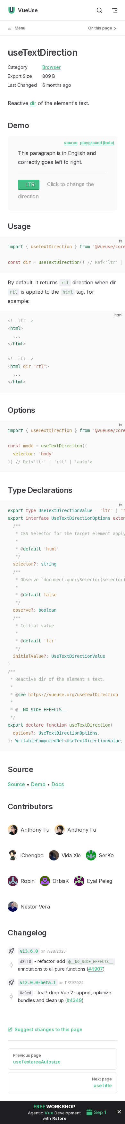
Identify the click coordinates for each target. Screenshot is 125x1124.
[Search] (99, 10)
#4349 (74, 1000)
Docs (58, 784)
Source (16, 784)
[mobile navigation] (114, 10)
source (71, 142)
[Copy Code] (114, 246)
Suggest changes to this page (48, 1029)
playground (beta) (97, 142)
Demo (38, 784)
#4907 (95, 969)
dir (33, 103)
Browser (51, 67)
